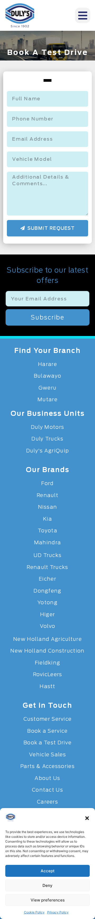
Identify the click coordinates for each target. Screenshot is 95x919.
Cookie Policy (34, 912)
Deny (47, 885)
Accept (48, 870)
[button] (87, 818)
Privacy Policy (58, 912)
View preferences (48, 900)
